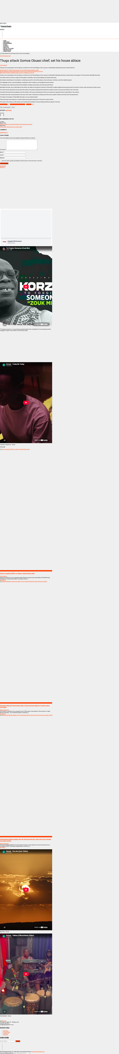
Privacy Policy (6, 1032)
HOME (4, 40)
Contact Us (6, 1033)
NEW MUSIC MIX (7, 49)
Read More (3, 580)
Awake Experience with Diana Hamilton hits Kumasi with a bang (16, 124)
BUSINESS (5, 45)
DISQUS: (2, 167)
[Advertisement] (48, 11)
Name (2, 152)
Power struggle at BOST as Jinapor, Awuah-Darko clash (17, 573)
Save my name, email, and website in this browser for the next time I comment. (22, 160)
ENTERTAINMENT (7, 43)
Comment (3, 149)
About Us (5, 1034)
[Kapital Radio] (5, 26)
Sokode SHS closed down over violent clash (11, 127)
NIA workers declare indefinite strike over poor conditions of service (17, 72)
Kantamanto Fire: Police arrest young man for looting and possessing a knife (19, 70)
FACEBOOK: (3, 166)
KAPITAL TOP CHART (8, 48)
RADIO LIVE (6, 47)
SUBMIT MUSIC (7, 51)
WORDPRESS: (4, 132)
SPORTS (5, 44)
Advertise (5, 1030)
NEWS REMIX (6, 42)
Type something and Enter (7, 1053)
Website (2, 157)
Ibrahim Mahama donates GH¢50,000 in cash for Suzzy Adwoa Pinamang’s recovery (21, 71)
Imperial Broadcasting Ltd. (38, 1051)
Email (2, 155)
